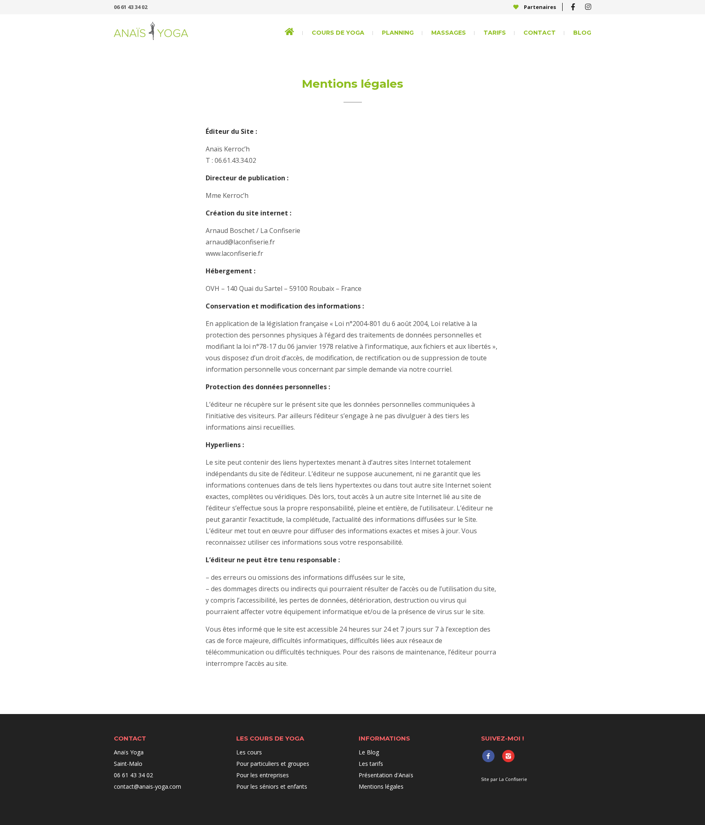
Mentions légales (381, 786)
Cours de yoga (338, 32)
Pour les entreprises (262, 775)
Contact (539, 32)
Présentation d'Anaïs (386, 775)
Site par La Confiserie (504, 779)
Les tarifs (371, 763)
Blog (582, 32)
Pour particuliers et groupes (272, 763)
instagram (508, 756)
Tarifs (494, 32)
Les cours (249, 752)
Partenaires (539, 7)
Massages (448, 32)
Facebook (488, 756)
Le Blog (369, 752)
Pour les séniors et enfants (271, 786)
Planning (398, 32)
